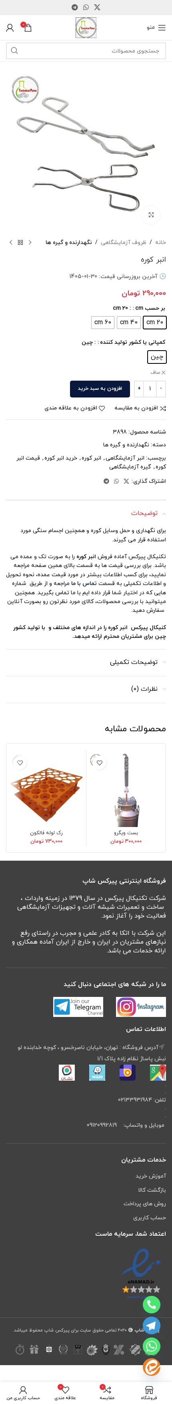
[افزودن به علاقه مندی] (99, 763)
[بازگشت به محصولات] (20, 243)
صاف (155, 372)
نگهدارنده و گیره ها (69, 242)
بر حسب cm (150, 308)
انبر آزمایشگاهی (125, 458)
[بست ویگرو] (126, 789)
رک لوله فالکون (46, 833)
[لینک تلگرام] (74, 7)
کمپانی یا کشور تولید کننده (132, 342)
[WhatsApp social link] (85, 7)
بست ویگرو (126, 833)
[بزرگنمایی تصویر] (151, 215)
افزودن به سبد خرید (100, 388)
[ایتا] (151, 1367)
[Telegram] (151, 1325)
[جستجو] (14, 50)
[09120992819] (151, 1304)
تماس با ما (83, 583)
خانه (160, 242)
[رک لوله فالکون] (46, 789)
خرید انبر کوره (60, 458)
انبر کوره (91, 458)
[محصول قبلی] (30, 243)
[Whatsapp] (151, 1346)
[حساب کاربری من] (10, 28)
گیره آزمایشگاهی (130, 467)
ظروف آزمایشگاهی (123, 242)
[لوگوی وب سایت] (86, 27)
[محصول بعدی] (11, 243)
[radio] (155, 323)
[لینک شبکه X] (97, 7)
